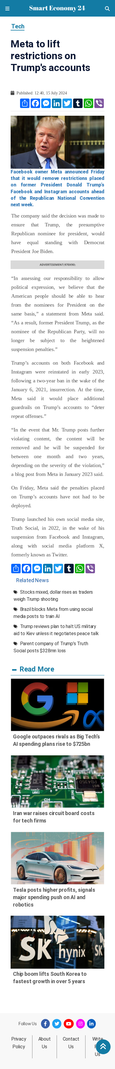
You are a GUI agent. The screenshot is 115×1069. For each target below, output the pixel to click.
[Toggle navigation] (7, 8)
